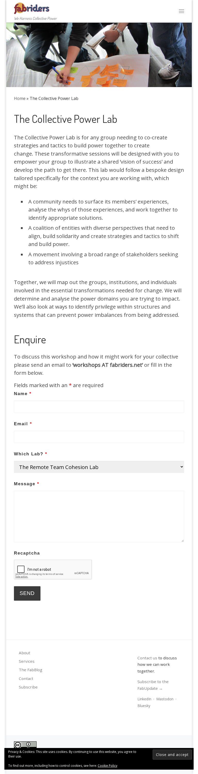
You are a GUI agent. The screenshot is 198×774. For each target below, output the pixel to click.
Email (23, 423)
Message (26, 483)
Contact (26, 678)
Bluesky (143, 705)
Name (23, 393)
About (24, 652)
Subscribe (28, 687)
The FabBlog (30, 669)
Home (20, 98)
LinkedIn (144, 698)
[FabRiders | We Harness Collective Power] (31, 7)
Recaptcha (27, 553)
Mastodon (165, 698)
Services (27, 661)
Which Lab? (30, 454)
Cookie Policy (107, 765)
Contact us (147, 657)
